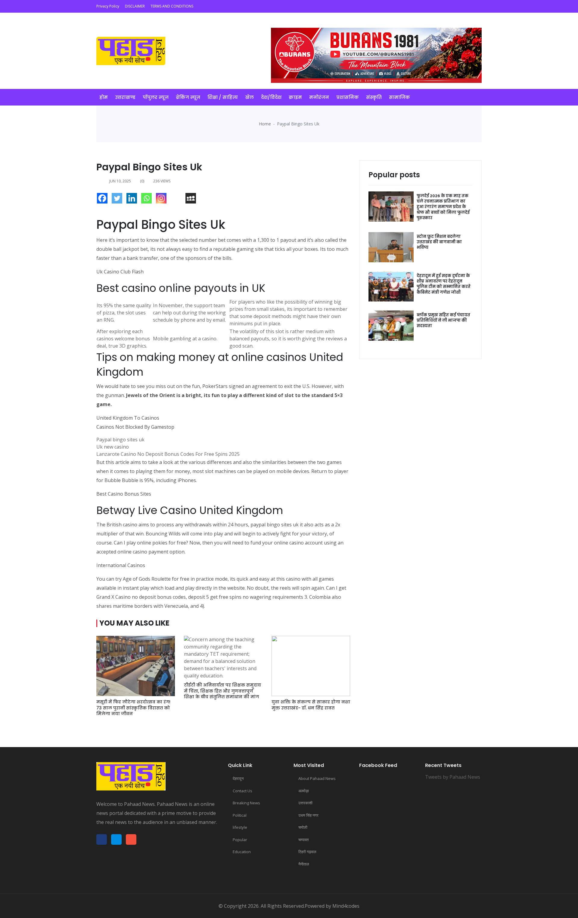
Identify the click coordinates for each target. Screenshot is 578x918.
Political (240, 815)
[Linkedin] (133, 200)
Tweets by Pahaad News (452, 777)
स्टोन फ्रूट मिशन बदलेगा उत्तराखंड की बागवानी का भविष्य (439, 242)
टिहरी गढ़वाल (307, 851)
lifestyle (240, 827)
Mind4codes (345, 906)
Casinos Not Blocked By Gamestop (135, 427)
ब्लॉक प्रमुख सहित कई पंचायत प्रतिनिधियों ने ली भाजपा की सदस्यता (443, 320)
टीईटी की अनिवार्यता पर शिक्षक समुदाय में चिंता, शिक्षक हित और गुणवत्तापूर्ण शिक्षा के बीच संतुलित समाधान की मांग (222, 691)
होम (103, 97)
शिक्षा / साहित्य (222, 97)
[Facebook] (103, 200)
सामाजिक (399, 97)
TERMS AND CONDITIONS (172, 6)
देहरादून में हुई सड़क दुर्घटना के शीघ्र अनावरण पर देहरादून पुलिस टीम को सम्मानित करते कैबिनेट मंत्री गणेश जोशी (444, 284)
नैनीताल (303, 864)
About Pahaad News (317, 778)
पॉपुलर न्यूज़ (156, 97)
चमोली (302, 827)
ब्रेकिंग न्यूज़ (188, 97)
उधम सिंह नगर (308, 815)
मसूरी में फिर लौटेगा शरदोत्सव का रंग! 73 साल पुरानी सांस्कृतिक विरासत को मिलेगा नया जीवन (133, 708)
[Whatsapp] (148, 200)
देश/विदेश (271, 97)
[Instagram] (162, 200)
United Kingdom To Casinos (127, 418)
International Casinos (120, 565)
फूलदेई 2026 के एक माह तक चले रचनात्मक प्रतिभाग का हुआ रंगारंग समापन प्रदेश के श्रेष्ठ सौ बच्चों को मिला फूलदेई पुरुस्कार (443, 207)
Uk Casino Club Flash (120, 271)
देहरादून (238, 778)
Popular (240, 839)
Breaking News (246, 803)
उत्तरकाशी (305, 803)
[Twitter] (118, 200)
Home (265, 124)
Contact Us (242, 790)
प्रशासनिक (347, 97)
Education (242, 851)
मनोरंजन (319, 97)
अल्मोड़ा (303, 790)
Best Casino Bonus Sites (123, 494)
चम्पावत (303, 839)
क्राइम (295, 97)
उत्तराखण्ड (125, 97)
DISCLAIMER (135, 6)
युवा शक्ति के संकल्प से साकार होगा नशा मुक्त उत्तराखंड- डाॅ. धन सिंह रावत (311, 705)
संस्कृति (374, 97)
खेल (249, 97)
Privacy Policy (107, 6)
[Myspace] (192, 200)
